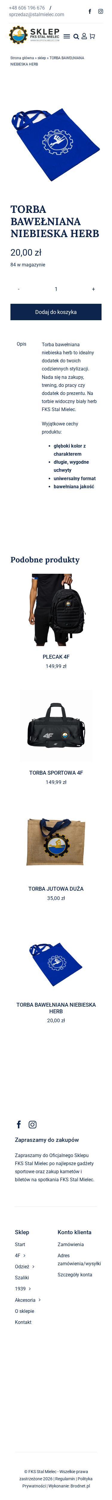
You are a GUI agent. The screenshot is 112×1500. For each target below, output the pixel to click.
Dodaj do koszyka (56, 312)
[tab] (22, 344)
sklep (42, 58)
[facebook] (90, 11)
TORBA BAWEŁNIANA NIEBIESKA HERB (56, 1008)
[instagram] (100, 11)
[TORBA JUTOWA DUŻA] (56, 842)
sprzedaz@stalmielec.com (36, 14)
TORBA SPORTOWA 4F (56, 773)
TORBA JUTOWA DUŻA (56, 889)
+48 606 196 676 (27, 8)
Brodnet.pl (80, 1486)
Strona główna (22, 58)
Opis (21, 344)
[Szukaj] (76, 36)
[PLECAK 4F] (56, 610)
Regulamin (65, 1478)
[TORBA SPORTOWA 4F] (56, 726)
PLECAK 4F (56, 657)
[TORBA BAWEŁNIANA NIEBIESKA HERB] (56, 958)
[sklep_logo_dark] (34, 28)
